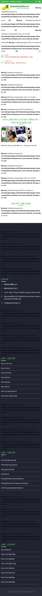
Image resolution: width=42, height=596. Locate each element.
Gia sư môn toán (21, 364)
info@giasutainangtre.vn (12, 303)
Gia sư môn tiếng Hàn (21, 559)
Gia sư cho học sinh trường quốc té (21, 392)
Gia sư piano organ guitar (21, 396)
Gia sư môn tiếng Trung (21, 564)
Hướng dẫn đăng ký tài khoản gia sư (21, 479)
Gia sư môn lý (21, 368)
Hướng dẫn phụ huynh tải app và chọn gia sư (21, 484)
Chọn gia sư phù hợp (21, 470)
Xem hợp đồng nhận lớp (21, 460)
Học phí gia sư (21, 465)
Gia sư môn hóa (21, 373)
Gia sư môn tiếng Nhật (21, 582)
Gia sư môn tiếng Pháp (21, 555)
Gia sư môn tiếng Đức (21, 568)
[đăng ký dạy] (15, 8)
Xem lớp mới (21, 474)
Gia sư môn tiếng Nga (21, 488)
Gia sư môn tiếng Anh (21, 550)
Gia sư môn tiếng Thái (21, 573)
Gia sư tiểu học (21, 378)
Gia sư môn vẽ (21, 387)
